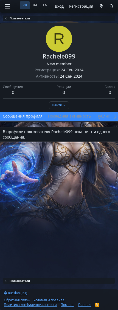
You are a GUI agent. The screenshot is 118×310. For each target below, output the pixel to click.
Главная (84, 304)
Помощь (67, 304)
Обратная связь (17, 300)
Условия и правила (48, 300)
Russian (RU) (17, 293)
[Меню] (7, 6)
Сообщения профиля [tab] (23, 116)
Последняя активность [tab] (69, 116)
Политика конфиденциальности (30, 304)
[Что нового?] (101, 6)
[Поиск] (111, 6)
